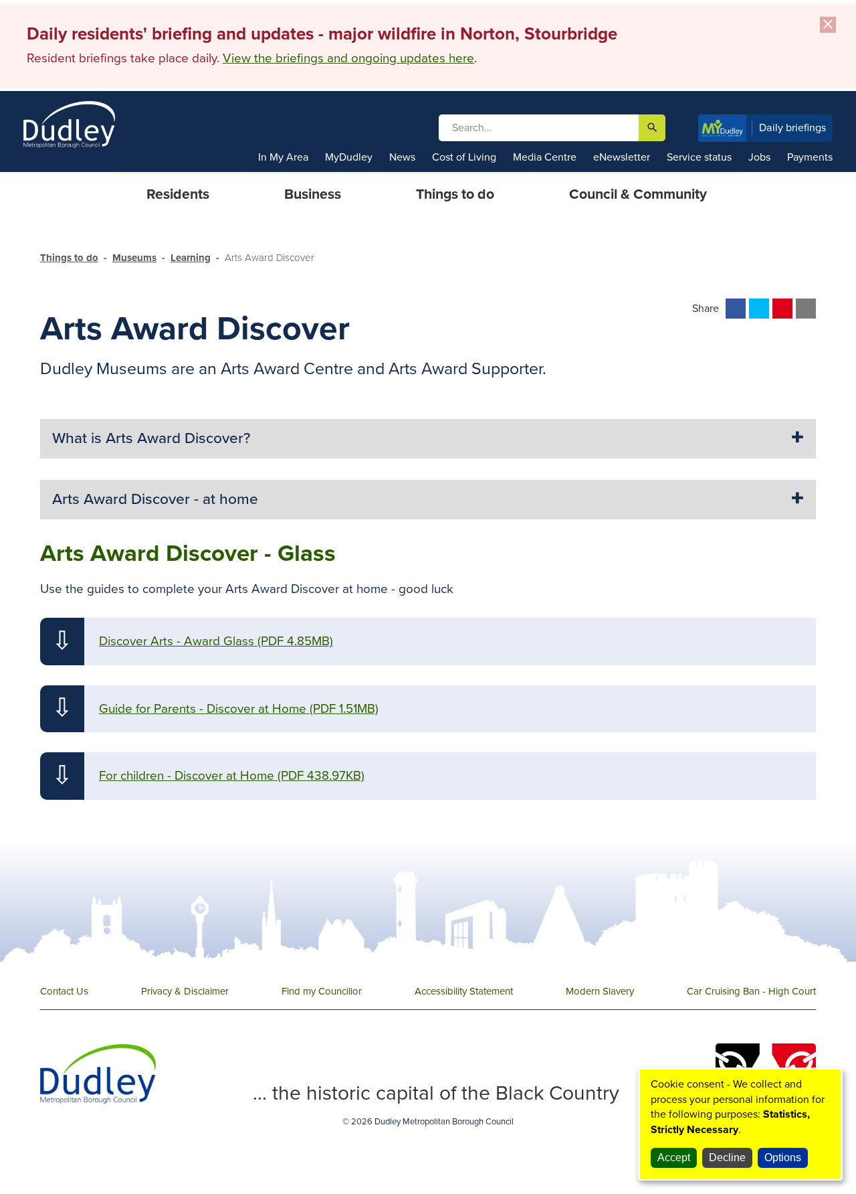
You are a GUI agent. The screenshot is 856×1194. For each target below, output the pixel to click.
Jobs (759, 157)
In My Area (283, 157)
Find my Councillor (322, 991)
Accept (673, 1157)
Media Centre (544, 157)
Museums (134, 258)
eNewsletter (621, 157)
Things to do (69, 258)
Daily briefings (793, 128)
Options (782, 1157)
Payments (810, 157)
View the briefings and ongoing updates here (348, 58)
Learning (191, 258)
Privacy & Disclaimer (185, 991)
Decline (727, 1157)
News (402, 157)
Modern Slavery (600, 991)
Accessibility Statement (464, 991)
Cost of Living (464, 157)
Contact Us (64, 991)
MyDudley (348, 157)
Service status (699, 157)
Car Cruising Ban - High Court (751, 991)
